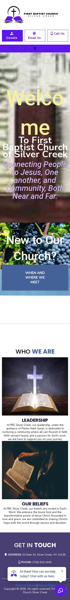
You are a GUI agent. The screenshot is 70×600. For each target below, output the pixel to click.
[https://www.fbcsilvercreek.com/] (35, 15)
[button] (35, 49)
